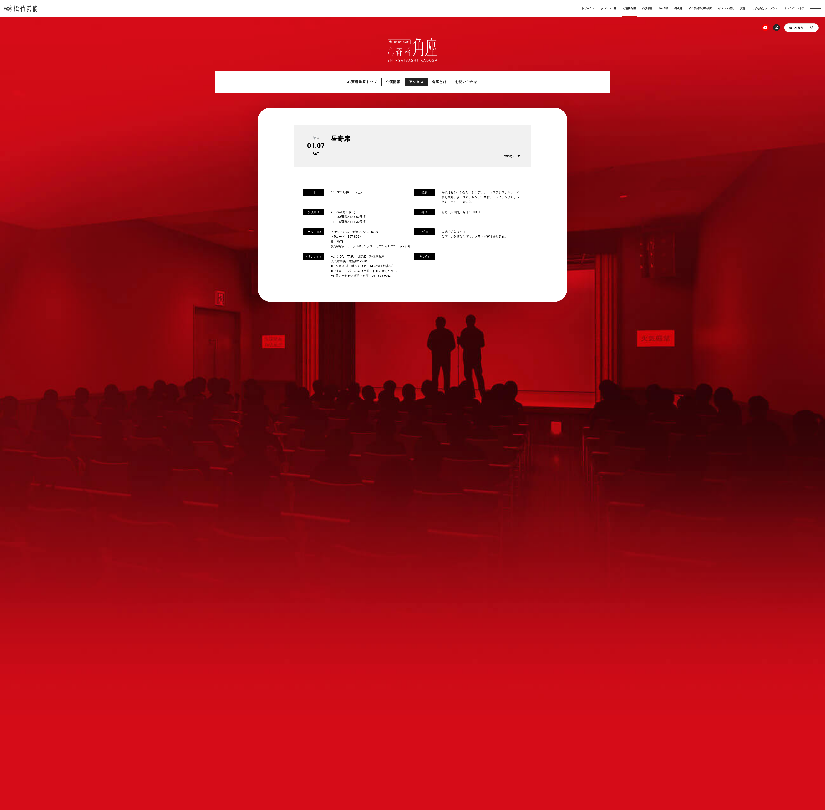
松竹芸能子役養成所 (700, 8)
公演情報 (647, 8)
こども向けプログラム (765, 8)
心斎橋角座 (629, 8)
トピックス (588, 8)
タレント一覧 (608, 8)
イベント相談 (726, 8)
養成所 (678, 8)
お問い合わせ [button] (466, 82)
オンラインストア (794, 8)
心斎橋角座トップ (362, 82)
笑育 (742, 8)
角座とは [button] (439, 82)
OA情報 (663, 8)
